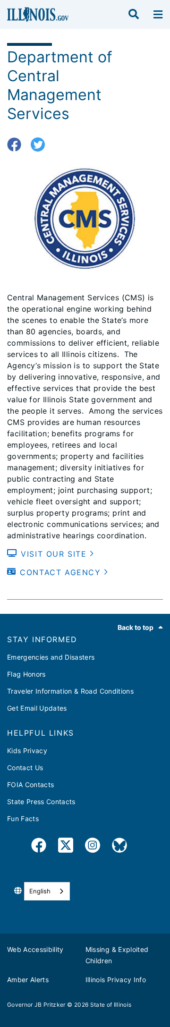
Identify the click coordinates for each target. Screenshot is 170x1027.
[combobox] (47, 891)
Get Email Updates (37, 708)
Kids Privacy (27, 751)
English (40, 891)
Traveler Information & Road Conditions (70, 691)
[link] (38, 847)
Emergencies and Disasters (51, 657)
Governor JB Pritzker (36, 1004)
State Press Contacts (41, 802)
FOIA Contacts (30, 785)
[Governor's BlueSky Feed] (119, 847)
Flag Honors (26, 674)
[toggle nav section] (158, 14)
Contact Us (25, 768)
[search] (133, 14)
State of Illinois (111, 1004)
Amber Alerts (28, 980)
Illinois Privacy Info (115, 980)
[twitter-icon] (41, 145)
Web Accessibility (35, 949)
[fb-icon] (17, 145)
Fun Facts (23, 819)
